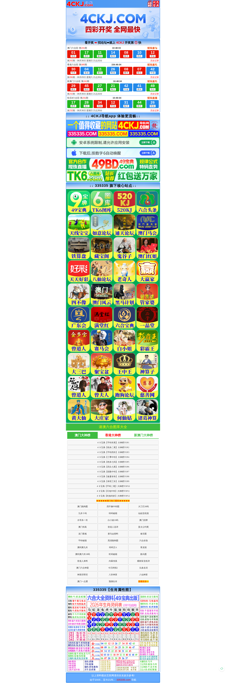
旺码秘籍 (113, 554)
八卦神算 (113, 574)
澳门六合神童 (82, 568)
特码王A (113, 547)
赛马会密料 (113, 534)
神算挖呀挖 (82, 574)
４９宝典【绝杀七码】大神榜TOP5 (113, 462)
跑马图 (143, 554)
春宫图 (143, 534)
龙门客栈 (82, 534)
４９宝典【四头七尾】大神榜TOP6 (113, 467)
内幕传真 (113, 561)
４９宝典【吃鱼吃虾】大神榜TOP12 (113, 496)
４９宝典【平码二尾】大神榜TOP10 (113, 486)
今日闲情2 (113, 568)
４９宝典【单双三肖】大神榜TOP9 (113, 481)
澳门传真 (82, 527)
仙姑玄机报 (143, 513)
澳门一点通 (82, 581)
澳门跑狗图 (82, 506)
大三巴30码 (143, 506)
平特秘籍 (82, 540)
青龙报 (143, 547)
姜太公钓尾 (143, 527)
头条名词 (143, 568)
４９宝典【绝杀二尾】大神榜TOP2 (113, 447)
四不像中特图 (113, 506)
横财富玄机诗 (143, 561)
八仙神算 (143, 574)
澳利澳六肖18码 (82, 554)
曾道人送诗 (113, 527)
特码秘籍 (113, 513)
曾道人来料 (82, 561)
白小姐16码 (113, 520)
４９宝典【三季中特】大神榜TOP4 (113, 457)
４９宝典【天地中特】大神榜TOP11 (113, 491)
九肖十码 (82, 513)
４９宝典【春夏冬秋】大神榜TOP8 (113, 476)
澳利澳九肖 (82, 547)
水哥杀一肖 (82, 520)
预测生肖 (113, 581)
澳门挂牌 (143, 520)
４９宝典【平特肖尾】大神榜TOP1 (113, 442)
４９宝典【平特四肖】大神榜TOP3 (113, 452)
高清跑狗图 (113, 540)
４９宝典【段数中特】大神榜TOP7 (113, 472)
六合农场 (143, 540)
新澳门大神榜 (143, 435)
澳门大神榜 (82, 435)
